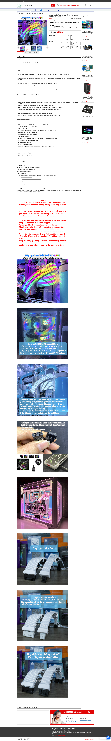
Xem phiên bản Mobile (89, 739)
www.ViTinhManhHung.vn (26, 177)
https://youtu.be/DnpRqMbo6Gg (31, 62)
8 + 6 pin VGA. (62, 47)
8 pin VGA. (77, 47)
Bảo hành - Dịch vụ (39, 1)
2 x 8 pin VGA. (77, 43)
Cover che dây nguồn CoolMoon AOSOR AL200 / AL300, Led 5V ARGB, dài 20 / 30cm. (87, 33)
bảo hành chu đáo (63, 10)
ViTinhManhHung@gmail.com (71, 721)
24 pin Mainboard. (63, 43)
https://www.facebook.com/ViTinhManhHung (31, 179)
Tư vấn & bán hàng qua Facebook (31, 52)
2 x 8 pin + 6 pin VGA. (72, 43)
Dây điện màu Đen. (62, 37)
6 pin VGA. (72, 47)
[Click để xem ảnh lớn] (22, 48)
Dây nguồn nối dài (37, 13)
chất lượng (44, 10)
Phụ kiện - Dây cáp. (25, 13)
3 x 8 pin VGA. (67, 43)
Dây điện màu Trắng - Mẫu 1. (67, 37)
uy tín (38, 10)
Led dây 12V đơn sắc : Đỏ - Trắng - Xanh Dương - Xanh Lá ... (87, 138)
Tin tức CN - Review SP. (52, 1)
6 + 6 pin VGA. (67, 47)
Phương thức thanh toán (31, 1)
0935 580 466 (64, 5)
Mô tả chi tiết (21, 52)
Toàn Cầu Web (25, 739)
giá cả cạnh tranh (53, 10)
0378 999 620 (74, 5)
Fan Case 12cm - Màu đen (87, 116)
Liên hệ (45, 1)
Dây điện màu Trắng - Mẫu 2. (72, 37)
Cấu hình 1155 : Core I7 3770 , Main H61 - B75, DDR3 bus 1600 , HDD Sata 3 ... (87, 97)
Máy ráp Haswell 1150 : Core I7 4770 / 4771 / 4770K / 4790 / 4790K (87, 76)
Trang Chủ (19, 1)
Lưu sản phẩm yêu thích (76, 18)
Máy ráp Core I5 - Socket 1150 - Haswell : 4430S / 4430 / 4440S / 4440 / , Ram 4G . (87, 57)
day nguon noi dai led (29, 190)
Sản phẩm (23, 1)
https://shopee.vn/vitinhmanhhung (28, 181)
